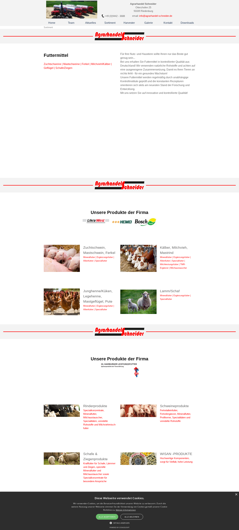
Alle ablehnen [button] (132, 517)
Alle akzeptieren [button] (107, 517)
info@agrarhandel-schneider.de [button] (155, 16)
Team (71, 22)
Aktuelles (90, 22)
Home (51, 22)
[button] (119, 522)
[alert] (119, 511)
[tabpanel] (115, 16)
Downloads (187, 22)
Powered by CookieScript (119, 527)
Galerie (148, 22)
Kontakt (168, 22)
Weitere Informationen (126, 510)
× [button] (236, 494)
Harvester (129, 22)
